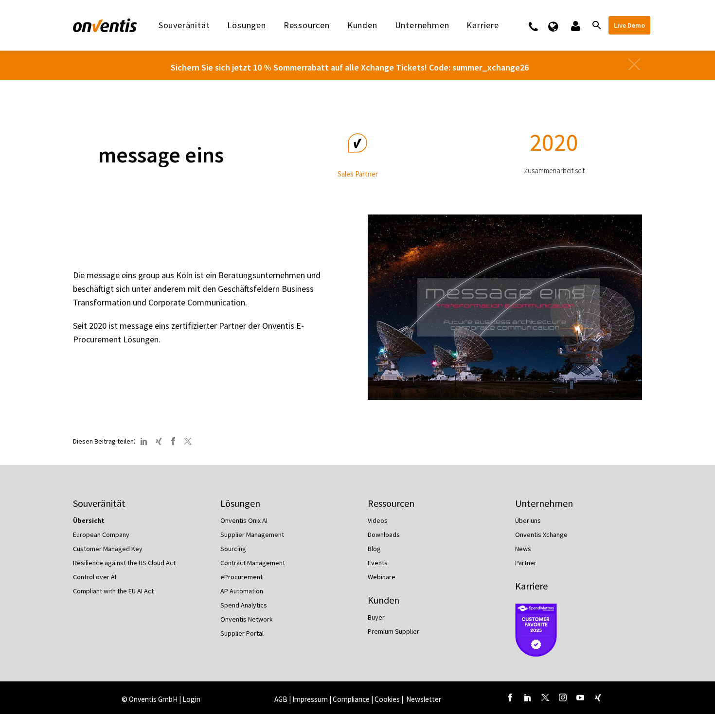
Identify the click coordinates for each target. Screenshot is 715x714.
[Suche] (596, 25)
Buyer (376, 617)
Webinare (381, 576)
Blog (374, 548)
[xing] (598, 697)
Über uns (528, 520)
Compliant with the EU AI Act (113, 591)
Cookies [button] (387, 699)
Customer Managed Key (108, 548)
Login (191, 699)
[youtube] (580, 697)
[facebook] (510, 697)
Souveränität (184, 25)
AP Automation (241, 591)
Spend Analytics (243, 605)
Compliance (351, 699)
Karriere (531, 586)
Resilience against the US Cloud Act (124, 562)
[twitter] (545, 697)
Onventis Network (246, 619)
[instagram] (563, 697)
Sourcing (233, 548)
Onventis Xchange (541, 534)
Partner (525, 562)
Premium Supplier (393, 631)
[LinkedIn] (144, 441)
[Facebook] (173, 441)
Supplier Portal (242, 633)
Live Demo (629, 25)
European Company (101, 534)
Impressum (310, 699)
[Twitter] (188, 441)
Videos (378, 520)
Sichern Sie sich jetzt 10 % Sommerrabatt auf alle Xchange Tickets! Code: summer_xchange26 (350, 67)
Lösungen (246, 25)
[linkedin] (528, 697)
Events (378, 562)
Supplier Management (252, 534)
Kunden (362, 25)
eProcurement (241, 576)
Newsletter (423, 699)
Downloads (384, 534)
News (523, 548)
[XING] (158, 441)
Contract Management (252, 562)
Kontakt (539, 25)
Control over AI (94, 576)
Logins (574, 25)
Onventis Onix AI (244, 520)
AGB (280, 699)
